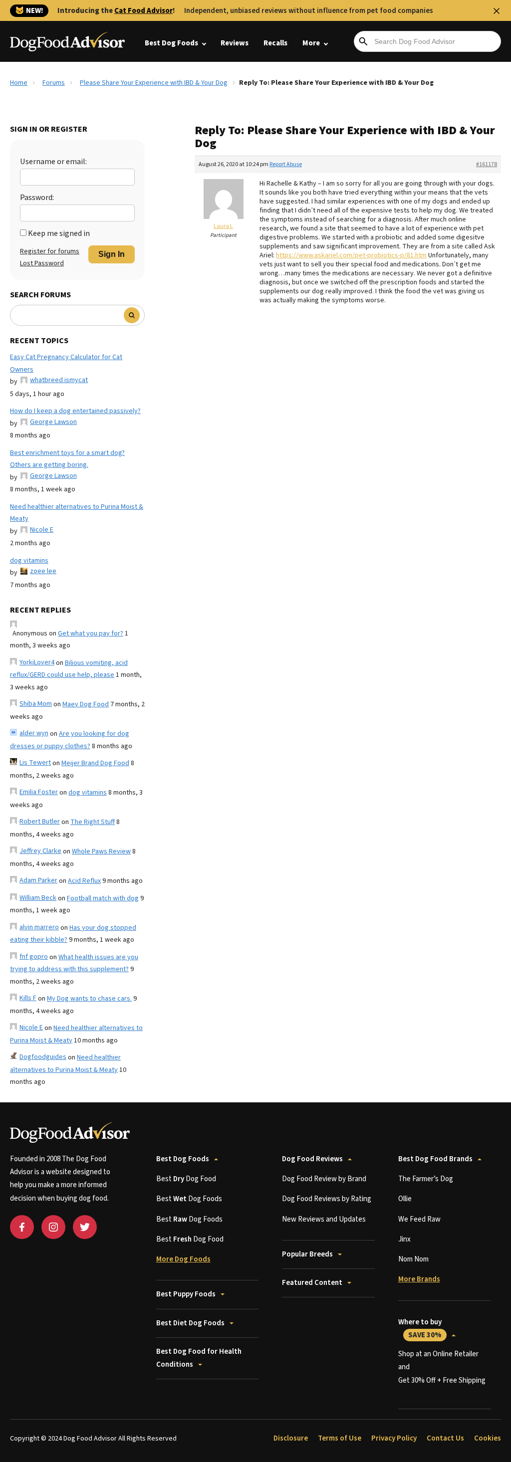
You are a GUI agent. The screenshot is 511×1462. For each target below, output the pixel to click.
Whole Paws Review (101, 851)
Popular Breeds (307, 1254)
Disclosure (290, 1438)
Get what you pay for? (90, 633)
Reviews (235, 43)
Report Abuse (285, 164)
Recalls (275, 43)
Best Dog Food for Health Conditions (199, 1358)
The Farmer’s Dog (425, 1179)
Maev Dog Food (85, 704)
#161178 (486, 164)
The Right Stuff (92, 822)
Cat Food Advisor (143, 10)
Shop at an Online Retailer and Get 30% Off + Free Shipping (442, 1367)
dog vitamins (29, 561)
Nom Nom (413, 1259)
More (311, 43)
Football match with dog (103, 898)
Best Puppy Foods (186, 1294)
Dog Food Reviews (312, 1159)
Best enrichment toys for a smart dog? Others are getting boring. (67, 459)
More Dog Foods (183, 1259)
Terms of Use (339, 1438)
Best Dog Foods (171, 43)
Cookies (487, 1438)
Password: (37, 197)
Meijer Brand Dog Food (95, 763)
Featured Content (312, 1282)
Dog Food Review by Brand (324, 1179)
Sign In (111, 254)
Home (18, 83)
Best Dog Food (186, 1179)
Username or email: (53, 161)
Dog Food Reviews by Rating (326, 1199)
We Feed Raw (419, 1219)
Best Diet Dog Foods (190, 1323)
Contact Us (445, 1438)
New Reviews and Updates (324, 1219)
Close (497, 11)
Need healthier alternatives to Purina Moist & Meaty (76, 513)
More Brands (419, 1279)
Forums (53, 83)
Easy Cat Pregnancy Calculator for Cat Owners (66, 363)
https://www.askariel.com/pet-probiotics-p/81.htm (351, 255)
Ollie (405, 1199)
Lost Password (42, 263)
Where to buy (420, 1328)
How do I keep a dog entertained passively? (75, 411)
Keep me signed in (59, 233)
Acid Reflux (84, 881)
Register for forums (49, 251)
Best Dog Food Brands (435, 1159)
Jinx (404, 1239)
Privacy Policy (394, 1438)
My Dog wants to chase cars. (89, 999)
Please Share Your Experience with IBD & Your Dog (154, 83)
